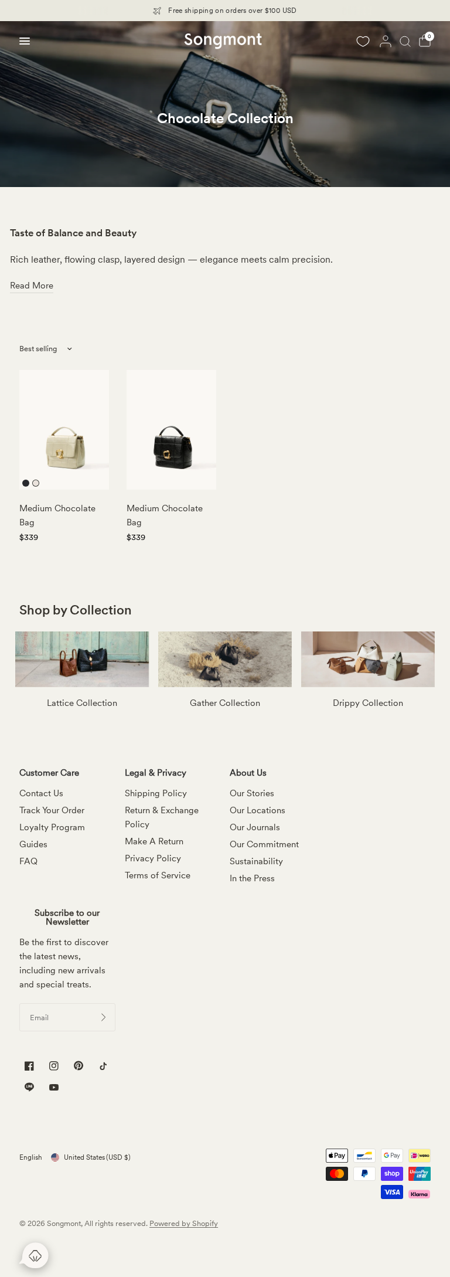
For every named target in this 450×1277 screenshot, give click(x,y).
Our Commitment (264, 844)
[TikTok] (103, 1066)
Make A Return (154, 841)
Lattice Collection (82, 703)
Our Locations (257, 810)
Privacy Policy (153, 858)
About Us (248, 773)
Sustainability (256, 861)
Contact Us (41, 793)
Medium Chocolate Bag (57, 515)
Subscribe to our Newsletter (67, 917)
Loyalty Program (52, 827)
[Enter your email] (103, 1017)
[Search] (405, 41)
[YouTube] (54, 1088)
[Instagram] (54, 1066)
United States (97, 1157)
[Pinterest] (78, 1065)
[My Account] (386, 41)
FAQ (28, 861)
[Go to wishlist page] (363, 41)
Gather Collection (225, 703)
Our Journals (255, 827)
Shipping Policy (156, 793)
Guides (33, 844)
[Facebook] (29, 1066)
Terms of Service (157, 875)
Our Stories (252, 793)
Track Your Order (51, 810)
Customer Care (49, 773)
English (30, 1157)
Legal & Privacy (155, 773)
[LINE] (29, 1087)
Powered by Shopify (183, 1223)
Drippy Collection (368, 703)
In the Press (252, 878)
